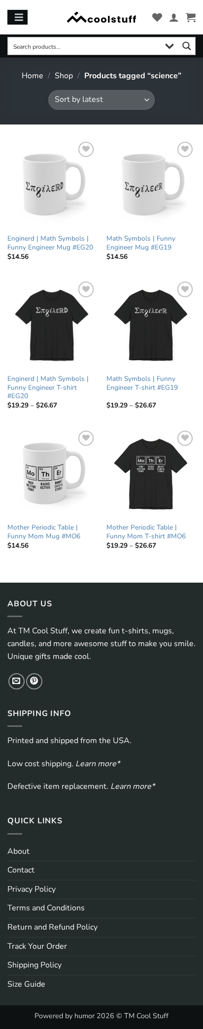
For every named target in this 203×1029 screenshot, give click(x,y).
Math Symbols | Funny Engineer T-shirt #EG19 (142, 383)
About (18, 851)
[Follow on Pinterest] (34, 681)
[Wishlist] (157, 17)
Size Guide (26, 984)
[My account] (174, 17)
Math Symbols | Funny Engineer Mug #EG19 (140, 242)
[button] (191, 17)
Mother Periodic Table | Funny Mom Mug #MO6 (43, 531)
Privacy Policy (31, 889)
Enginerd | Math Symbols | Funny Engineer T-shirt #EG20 (48, 387)
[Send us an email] (16, 681)
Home (32, 75)
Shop (64, 75)
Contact (20, 870)
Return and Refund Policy (52, 927)
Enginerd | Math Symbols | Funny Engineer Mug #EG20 (50, 242)
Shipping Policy (34, 965)
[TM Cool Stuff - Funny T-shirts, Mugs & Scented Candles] (101, 17)
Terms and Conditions (46, 908)
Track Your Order (37, 946)
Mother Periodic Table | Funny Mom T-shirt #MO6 (146, 531)
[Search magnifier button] (186, 46)
